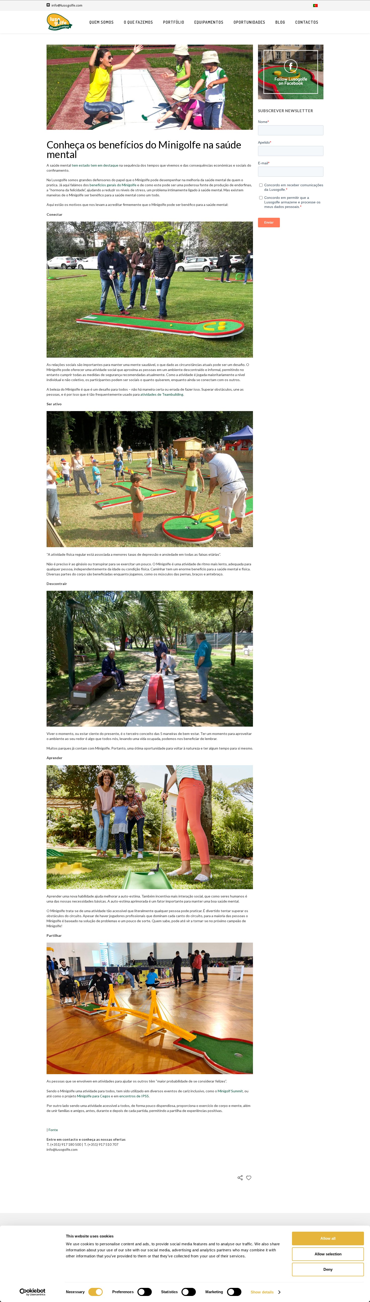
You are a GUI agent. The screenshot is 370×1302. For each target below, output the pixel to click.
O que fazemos (138, 22)
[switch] (144, 1292)
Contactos (306, 22)
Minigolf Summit (230, 1091)
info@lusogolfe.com (67, 5)
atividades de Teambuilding (161, 394)
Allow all (328, 1238)
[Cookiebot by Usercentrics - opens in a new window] (33, 1292)
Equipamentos (209, 22)
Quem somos (101, 22)
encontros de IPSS (134, 1096)
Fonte (53, 1130)
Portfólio (173, 22)
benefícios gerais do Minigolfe (113, 185)
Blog (280, 22)
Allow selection (328, 1254)
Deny (327, 1269)
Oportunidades (249, 22)
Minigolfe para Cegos (93, 1096)
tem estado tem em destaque (95, 165)
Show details (262, 1292)
